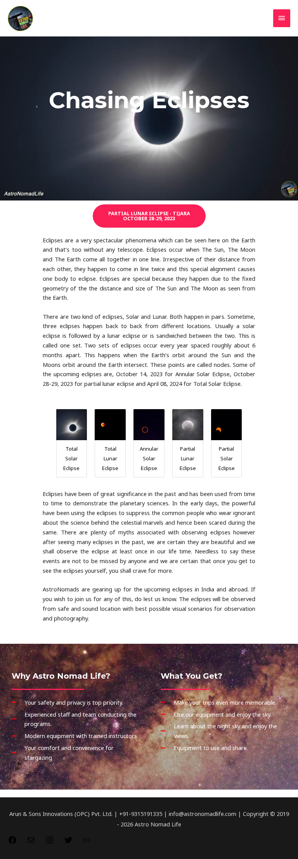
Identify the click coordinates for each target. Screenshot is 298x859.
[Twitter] (68, 842)
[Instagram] (49, 842)
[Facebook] (12, 842)
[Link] (87, 842)
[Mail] (31, 842)
